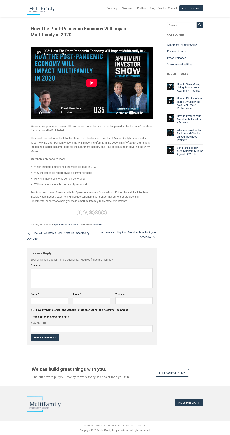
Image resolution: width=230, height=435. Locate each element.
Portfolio (142, 8)
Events (162, 8)
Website (120, 294)
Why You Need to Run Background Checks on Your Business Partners (189, 135)
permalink (97, 224)
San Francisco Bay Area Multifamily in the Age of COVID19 (190, 151)
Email (77, 294)
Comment (36, 265)
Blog (152, 8)
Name (35, 294)
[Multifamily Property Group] (43, 8)
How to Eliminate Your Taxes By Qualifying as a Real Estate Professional (190, 103)
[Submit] (200, 25)
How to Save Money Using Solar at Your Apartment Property (189, 87)
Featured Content (177, 51)
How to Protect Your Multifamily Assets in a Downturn (189, 119)
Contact (172, 8)
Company (112, 8)
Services (127, 8)
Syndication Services (108, 425)
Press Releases (176, 58)
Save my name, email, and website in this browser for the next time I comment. (82, 310)
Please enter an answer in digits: (50, 316)
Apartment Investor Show (66, 224)
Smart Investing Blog (179, 64)
